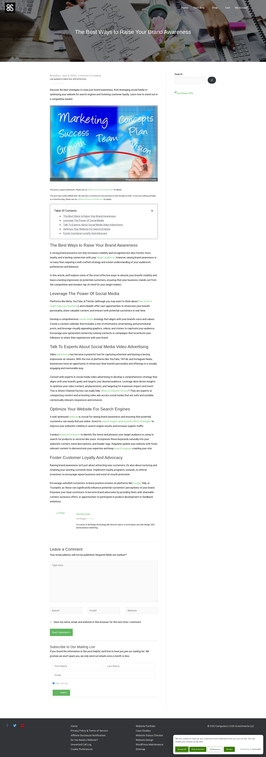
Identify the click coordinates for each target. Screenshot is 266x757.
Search (178, 74)
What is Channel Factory (114, 390)
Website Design (144, 739)
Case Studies (143, 730)
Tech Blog (198, 7)
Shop (215, 7)
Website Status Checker (149, 735)
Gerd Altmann (140, 180)
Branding (55, 75)
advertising (63, 354)
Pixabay (152, 180)
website (73, 416)
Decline (229, 749)
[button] (257, 7)
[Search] (212, 80)
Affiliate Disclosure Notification (88, 735)
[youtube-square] (23, 725)
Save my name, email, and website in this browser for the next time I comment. (97, 622)
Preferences (215, 749)
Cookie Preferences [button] (82, 749)
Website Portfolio (145, 726)
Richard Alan (83, 514)
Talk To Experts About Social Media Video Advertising (93, 224)
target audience (106, 257)
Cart (227, 7)
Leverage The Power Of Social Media (83, 220)
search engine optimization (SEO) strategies (126, 421)
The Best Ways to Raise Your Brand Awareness (89, 216)
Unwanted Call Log (81, 744)
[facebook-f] (9, 725)
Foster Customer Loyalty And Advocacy (85, 233)
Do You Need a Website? (84, 739)
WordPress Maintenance (149, 744)
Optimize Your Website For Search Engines (86, 229)
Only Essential (198, 749)
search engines (122, 448)
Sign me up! (61, 683)
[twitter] (16, 725)
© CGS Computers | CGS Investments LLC (230, 726)
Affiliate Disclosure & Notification (100, 190)
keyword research (70, 434)
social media (86, 319)
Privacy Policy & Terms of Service (89, 730)
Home (184, 7)
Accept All (182, 749)
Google (137, 483)
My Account (242, 7)
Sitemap (140, 749)
